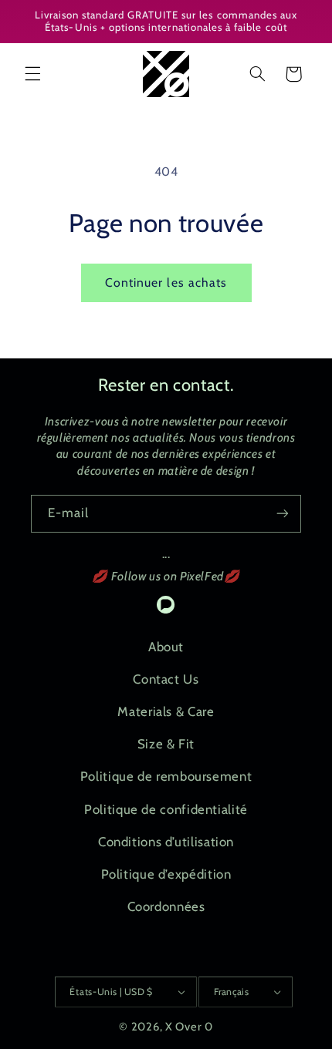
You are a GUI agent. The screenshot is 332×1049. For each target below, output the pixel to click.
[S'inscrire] (282, 514)
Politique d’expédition (166, 874)
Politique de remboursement (166, 776)
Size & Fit (166, 743)
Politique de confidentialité (166, 809)
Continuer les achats (166, 282)
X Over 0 (189, 1027)
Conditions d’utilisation (166, 841)
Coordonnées (166, 906)
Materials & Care (165, 711)
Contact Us (165, 679)
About (166, 646)
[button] (32, 74)
